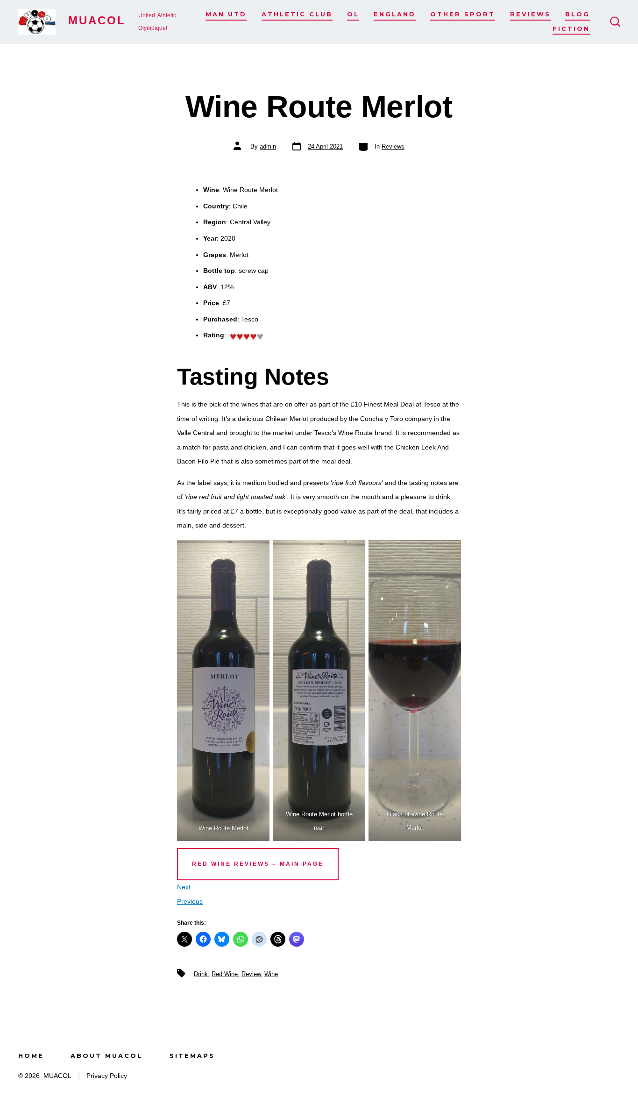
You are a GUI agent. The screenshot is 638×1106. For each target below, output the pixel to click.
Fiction (571, 28)
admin (268, 146)
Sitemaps (192, 1055)
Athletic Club (297, 14)
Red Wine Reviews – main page (258, 864)
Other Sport (462, 14)
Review (251, 974)
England (395, 14)
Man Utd (226, 14)
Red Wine (225, 974)
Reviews (530, 14)
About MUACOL (106, 1055)
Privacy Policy (106, 1075)
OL (353, 14)
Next (184, 887)
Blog (577, 14)
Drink (201, 974)
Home (31, 1055)
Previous (190, 901)
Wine (271, 974)
